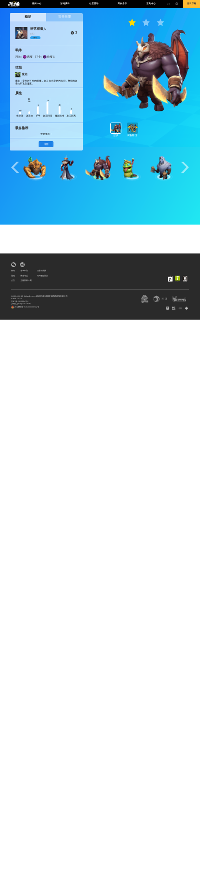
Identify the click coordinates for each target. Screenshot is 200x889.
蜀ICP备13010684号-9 (19, 301)
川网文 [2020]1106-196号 (21, 304)
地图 (46, 144)
